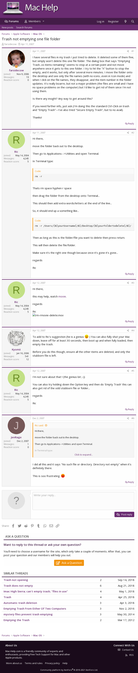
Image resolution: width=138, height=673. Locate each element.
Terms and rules (34, 663)
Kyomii (16, 349)
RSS (131, 655)
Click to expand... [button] (84, 454)
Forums (14, 21)
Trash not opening (16, 580)
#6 (133, 418)
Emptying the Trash (16, 620)
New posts (7, 27)
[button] (43, 21)
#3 (133, 282)
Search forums (24, 27)
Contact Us (127, 649)
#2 (133, 132)
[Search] (132, 21)
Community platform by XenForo (69, 670)
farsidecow (10, 44)
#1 (133, 51)
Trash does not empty (18, 585)
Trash (7, 597)
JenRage (16, 437)
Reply (131, 123)
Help (65, 663)
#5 (133, 370)
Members (35, 21)
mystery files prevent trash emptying (28, 614)
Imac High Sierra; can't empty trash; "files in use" (36, 591)
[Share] (128, 51)
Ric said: (39, 425)
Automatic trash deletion (20, 603)
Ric (16, 151)
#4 (133, 330)
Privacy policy (52, 663)
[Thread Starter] (16, 66)
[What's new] (125, 21)
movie (62, 296)
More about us (14, 663)
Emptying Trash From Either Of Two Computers (35, 608)
